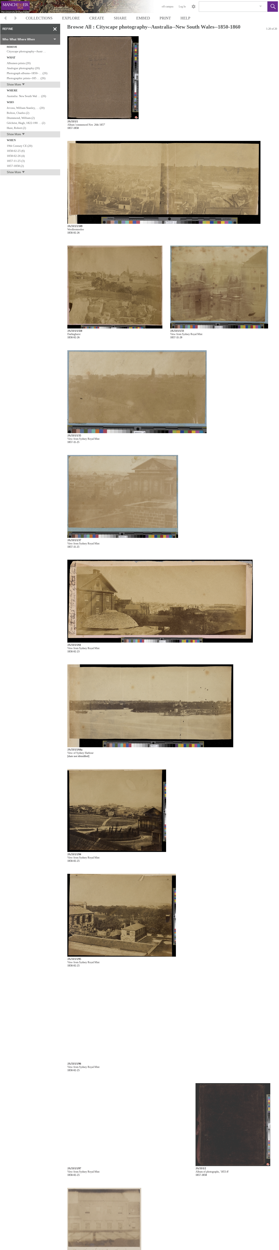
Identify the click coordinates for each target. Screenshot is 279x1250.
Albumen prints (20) (19, 63)
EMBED (143, 18)
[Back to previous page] (5, 18)
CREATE (96, 18)
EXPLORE (71, 18)
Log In (182, 6)
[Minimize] (55, 29)
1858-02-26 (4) (16, 155)
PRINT (165, 18)
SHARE (120, 18)
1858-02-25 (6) (16, 150)
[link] (260, 6)
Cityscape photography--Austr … (26, 51)
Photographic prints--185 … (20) (26, 78)
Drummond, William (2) (21, 118)
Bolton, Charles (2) (18, 113)
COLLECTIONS (39, 18)
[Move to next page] (15, 18)
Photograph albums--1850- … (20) (27, 73)
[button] (272, 6)
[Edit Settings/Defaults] (193, 6)
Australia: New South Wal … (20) (26, 96)
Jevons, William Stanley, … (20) (25, 107)
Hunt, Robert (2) (16, 128)
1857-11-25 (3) (16, 160)
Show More (14, 84)
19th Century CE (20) (19, 145)
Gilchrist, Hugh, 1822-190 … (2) (26, 123)
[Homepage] (82, 6)
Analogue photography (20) (23, 68)
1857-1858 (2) (15, 166)
